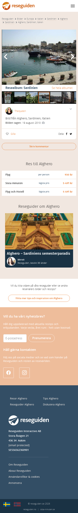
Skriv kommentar (39, 146)
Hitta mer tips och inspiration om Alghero (39, 298)
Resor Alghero (18, 398)
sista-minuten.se (47, 509)
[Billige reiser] (17, 504)
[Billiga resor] (6, 504)
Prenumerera (41, 338)
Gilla (13, 133)
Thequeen (20, 111)
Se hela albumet (62, 88)
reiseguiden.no (29, 509)
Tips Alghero (50, 398)
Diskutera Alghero (54, 404)
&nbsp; (6, 92)
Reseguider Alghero (22, 404)
